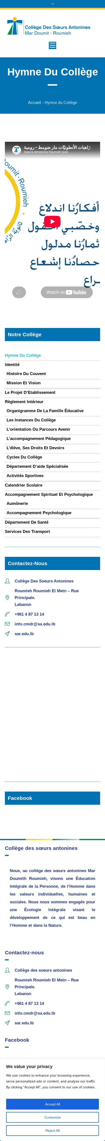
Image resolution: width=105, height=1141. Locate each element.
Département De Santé (26, 522)
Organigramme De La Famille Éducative (45, 410)
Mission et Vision (24, 383)
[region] (52, 1100)
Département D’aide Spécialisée (37, 466)
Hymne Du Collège (23, 355)
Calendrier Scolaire (23, 485)
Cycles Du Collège (24, 457)
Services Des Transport (27, 531)
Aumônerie (17, 503)
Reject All (52, 1130)
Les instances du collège (31, 420)
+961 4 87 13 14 (29, 614)
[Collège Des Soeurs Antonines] (52, 26)
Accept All (52, 1104)
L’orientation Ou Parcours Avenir (38, 429)
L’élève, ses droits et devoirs (35, 448)
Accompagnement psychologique (39, 512)
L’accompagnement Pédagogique (39, 438)
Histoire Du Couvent (26, 373)
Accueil (34, 103)
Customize (52, 1117)
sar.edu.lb (24, 634)
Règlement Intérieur (24, 401)
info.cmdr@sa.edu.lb (35, 624)
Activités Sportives (25, 475)
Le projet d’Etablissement (30, 392)
